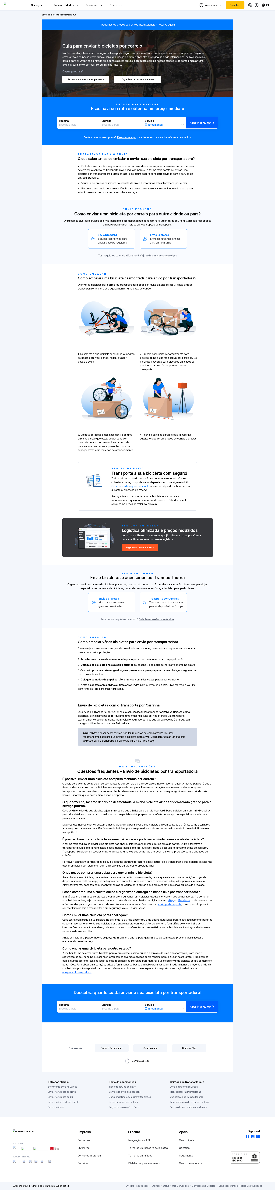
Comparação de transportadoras (186, 1097)
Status (166, 1185)
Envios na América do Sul (60, 1097)
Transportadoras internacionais (185, 1091)
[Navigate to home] (16, 5)
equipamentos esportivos (77, 972)
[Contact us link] (250, 5)
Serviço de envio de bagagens (125, 1091)
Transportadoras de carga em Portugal (189, 1102)
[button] (137, 123)
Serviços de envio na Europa (62, 1086)
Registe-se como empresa (140, 547)
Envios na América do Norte (62, 1091)
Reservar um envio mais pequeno (86, 79)
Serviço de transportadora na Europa (189, 1107)
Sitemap (156, 1185)
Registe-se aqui (126, 137)
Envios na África (56, 1107)
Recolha (64, 120)
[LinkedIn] (257, 1136)
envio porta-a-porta (169, 904)
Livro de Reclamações (137, 1185)
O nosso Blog (189, 1048)
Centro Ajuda (150, 1048)
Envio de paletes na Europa (184, 1086)
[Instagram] (251, 1136)
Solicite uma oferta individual (156, 619)
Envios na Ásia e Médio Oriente (63, 1102)
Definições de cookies (203, 1185)
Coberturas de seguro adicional (129, 486)
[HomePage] (29, 1131)
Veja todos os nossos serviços (158, 255)
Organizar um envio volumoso (137, 79)
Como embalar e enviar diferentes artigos (130, 1097)
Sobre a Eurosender (112, 1048)
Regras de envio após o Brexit (124, 1107)
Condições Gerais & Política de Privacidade (240, 1185)
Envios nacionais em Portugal (123, 1102)
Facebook (184, 900)
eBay (171, 900)
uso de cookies (180, 1185)
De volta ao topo (140, 1060)
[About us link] (256, 5)
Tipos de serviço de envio (122, 1086)
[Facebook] (246, 1136)
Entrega (106, 120)
